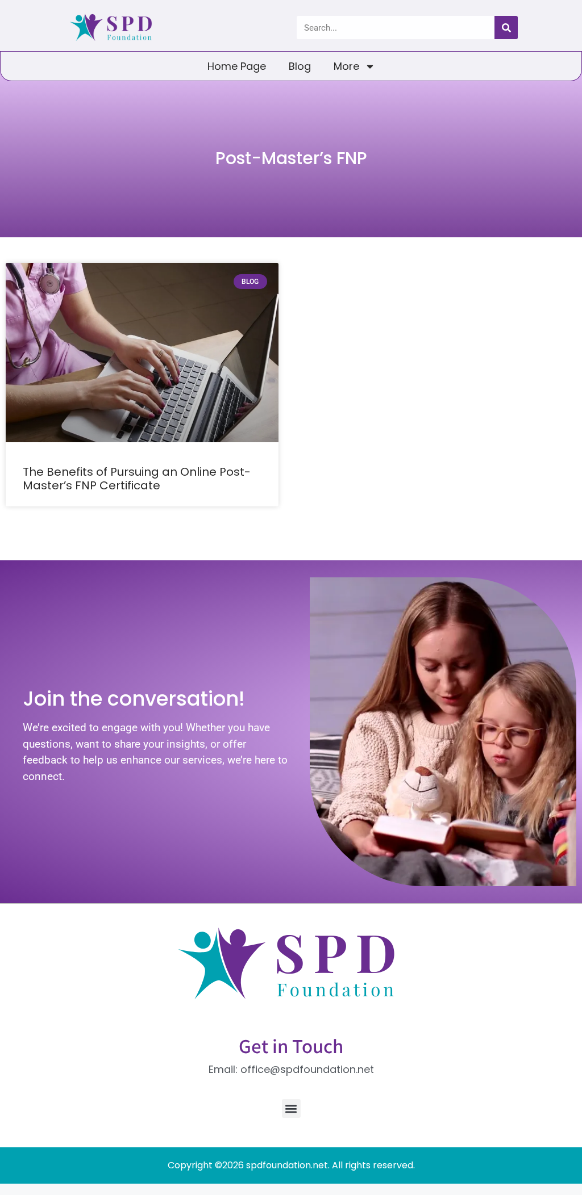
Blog (300, 66)
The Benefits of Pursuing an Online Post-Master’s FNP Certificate (137, 478)
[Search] (506, 27)
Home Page (236, 66)
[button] (291, 1108)
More (346, 66)
